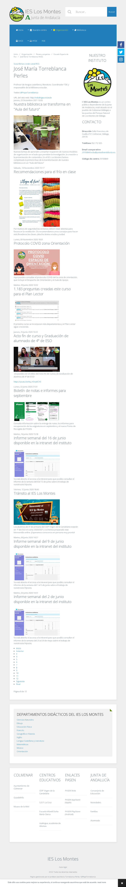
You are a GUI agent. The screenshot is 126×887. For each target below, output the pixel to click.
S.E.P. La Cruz (45, 802)
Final (18, 684)
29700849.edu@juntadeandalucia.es (98, 152)
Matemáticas (22, 744)
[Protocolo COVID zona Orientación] (37, 274)
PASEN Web (70, 790)
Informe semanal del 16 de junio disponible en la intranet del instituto (42, 440)
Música (20, 747)
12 (17, 678)
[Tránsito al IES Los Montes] (37, 524)
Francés (20, 730)
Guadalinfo (19, 797)
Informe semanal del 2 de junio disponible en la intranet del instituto (42, 599)
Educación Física (24, 726)
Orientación (22, 751)
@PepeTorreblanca (29, 92)
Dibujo (20, 723)
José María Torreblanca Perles (68, 876)
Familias (94, 811)
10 (17, 673)
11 (17, 675)
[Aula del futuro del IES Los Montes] (37, 149)
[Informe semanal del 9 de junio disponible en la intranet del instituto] (37, 579)
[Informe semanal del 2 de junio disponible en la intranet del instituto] (37, 634)
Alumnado (95, 820)
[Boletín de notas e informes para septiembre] (37, 420)
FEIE (43, 40)
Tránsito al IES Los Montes (34, 493)
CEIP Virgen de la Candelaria (47, 792)
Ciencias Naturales (25, 719)
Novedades (96, 802)
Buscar (112, 11)
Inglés (19, 737)
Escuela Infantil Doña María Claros (48, 813)
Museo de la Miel (21, 806)
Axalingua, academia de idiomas (50, 824)
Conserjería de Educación (97, 792)
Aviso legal (63, 867)
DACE (20, 40)
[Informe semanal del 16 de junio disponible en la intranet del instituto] (37, 476)
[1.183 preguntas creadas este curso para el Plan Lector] (37, 321)
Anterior (20, 651)
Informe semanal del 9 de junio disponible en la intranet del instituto (42, 544)
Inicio (20, 30)
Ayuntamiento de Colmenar (21, 787)
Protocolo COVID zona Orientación (42, 243)
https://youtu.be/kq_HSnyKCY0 (27, 381)
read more (101, 882)
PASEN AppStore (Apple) (72, 801)
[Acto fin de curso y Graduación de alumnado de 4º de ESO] (37, 371)
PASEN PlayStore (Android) (72, 813)
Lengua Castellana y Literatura (30, 740)
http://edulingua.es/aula (41, 97)
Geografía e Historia (26, 733)
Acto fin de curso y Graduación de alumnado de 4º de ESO (41, 338)
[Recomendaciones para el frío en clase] (37, 226)
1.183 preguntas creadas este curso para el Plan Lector (42, 291)
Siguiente (20, 681)
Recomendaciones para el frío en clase (45, 171)
